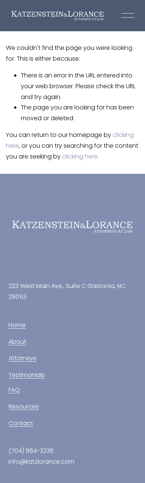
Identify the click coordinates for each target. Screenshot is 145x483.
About (17, 342)
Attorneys (22, 358)
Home (17, 325)
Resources (24, 406)
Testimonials (27, 375)
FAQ (14, 390)
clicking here (80, 156)
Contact (21, 423)
